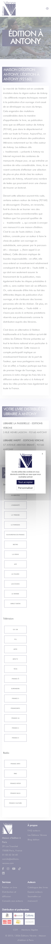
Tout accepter (25, 482)
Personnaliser (25, 487)
